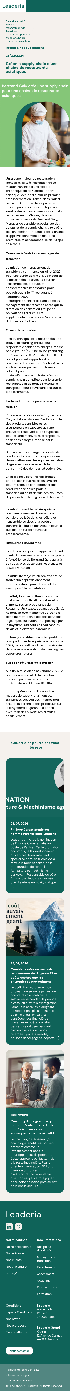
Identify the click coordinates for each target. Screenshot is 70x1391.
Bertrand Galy (47, 219)
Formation (44, 1294)
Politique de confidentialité (22, 1369)
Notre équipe (15, 1253)
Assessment (45, 1274)
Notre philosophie (18, 1247)
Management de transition (48, 1259)
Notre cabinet (16, 1240)
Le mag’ (11, 1273)
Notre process (16, 1325)
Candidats (13, 1305)
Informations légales (18, 1375)
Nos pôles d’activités (44, 1248)
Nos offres (13, 1319)
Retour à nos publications (25, 48)
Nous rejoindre (16, 1266)
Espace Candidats (19, 1312)
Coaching (44, 1280)
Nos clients (14, 1260)
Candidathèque (17, 1332)
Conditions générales (19, 1380)
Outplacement (47, 1287)
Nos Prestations (49, 1240)
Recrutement (46, 1267)
